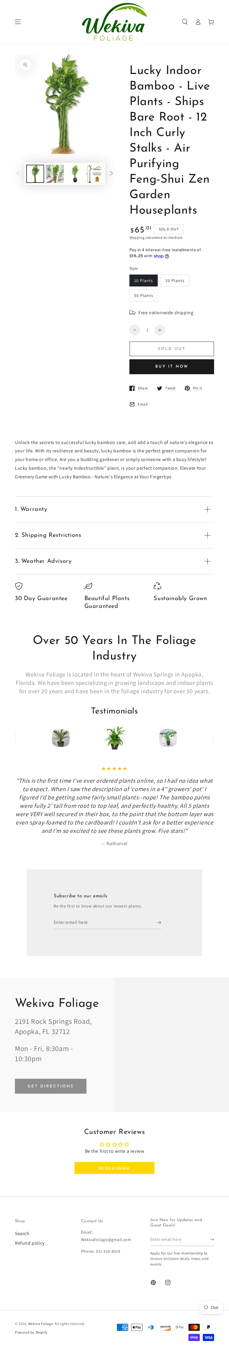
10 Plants (143, 280)
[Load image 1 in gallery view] (35, 174)
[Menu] (17, 21)
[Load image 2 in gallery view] (55, 174)
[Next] (198, 738)
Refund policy (30, 1243)
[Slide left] (17, 174)
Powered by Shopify (31, 1332)
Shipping (137, 237)
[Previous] (30, 738)
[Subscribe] (159, 922)
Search (22, 1233)
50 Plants (143, 295)
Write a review (114, 1168)
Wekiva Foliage (40, 1323)
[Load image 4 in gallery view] (94, 174)
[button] (184, 21)
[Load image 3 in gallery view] (74, 174)
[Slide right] (111, 174)
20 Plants (175, 280)
